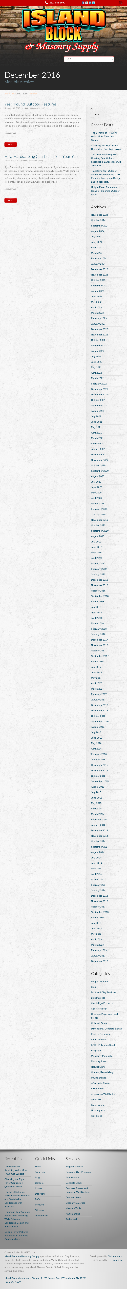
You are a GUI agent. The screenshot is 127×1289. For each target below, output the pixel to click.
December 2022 (99, 329)
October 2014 (98, 841)
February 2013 (99, 950)
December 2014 (99, 830)
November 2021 (99, 394)
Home (18, 93)
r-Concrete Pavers (100, 1083)
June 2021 (96, 421)
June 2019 (96, 547)
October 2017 (98, 650)
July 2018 (96, 607)
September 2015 (100, 781)
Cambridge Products (102, 1003)
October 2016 (98, 716)
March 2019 (97, 563)
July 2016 (96, 732)
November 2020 (99, 460)
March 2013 (97, 944)
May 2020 (96, 492)
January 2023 (98, 323)
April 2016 (96, 748)
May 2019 (96, 552)
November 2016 (99, 710)
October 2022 (98, 340)
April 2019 (96, 558)
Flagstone (96, 1050)
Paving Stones (98, 1077)
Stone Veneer (98, 1105)
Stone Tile (96, 1099)
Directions (40, 1193)
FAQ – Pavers (98, 1039)
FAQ (37, 1199)
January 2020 (98, 514)
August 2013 (97, 917)
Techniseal (71, 1219)
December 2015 (99, 765)
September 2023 (100, 285)
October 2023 (98, 280)
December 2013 (99, 895)
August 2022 (97, 351)
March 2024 (97, 253)
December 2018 (99, 579)
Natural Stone (98, 1066)
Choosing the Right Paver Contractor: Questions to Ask (14, 1183)
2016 (25, 93)
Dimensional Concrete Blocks (106, 1028)
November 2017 (99, 645)
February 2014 (99, 885)
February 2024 (99, 258)
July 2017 (96, 667)
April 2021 (96, 432)
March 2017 (97, 688)
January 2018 (98, 634)
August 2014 (97, 852)
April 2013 (96, 939)
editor (26, 108)
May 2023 (96, 302)
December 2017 (99, 639)
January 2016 (98, 759)
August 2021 (97, 411)
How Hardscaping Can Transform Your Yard (42, 156)
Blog (93, 987)
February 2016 (99, 754)
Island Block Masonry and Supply (21, 1278)
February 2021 (99, 443)
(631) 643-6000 (57, 2)
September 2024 (100, 225)
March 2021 (97, 438)
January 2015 (98, 825)
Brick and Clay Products (103, 992)
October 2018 (98, 590)
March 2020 (97, 503)
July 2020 (96, 481)
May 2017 (96, 678)
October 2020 (98, 465)
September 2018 (100, 596)
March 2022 (97, 378)
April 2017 (96, 683)
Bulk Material (98, 997)
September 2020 (100, 471)
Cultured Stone (99, 1023)
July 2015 (96, 792)
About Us (40, 1172)
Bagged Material (99, 981)
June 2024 (96, 242)
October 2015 (98, 776)
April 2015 (96, 808)
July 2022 (96, 356)
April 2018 (96, 618)
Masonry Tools (98, 1061)
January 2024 (98, 263)
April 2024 (96, 247)
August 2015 (97, 786)
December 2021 (99, 389)
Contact (39, 1188)
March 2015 (97, 814)
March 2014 (97, 879)
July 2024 (96, 236)
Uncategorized (10, 132)
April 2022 (96, 372)
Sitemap (39, 1210)
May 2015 (96, 803)
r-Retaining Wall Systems (104, 1094)
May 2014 (96, 868)
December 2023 (99, 269)
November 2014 (99, 836)
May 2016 (96, 743)
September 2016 (100, 721)
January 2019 (98, 574)
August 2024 (97, 231)
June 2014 (96, 863)
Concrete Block (99, 1008)
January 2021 (98, 449)
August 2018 (97, 601)
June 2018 (96, 612)
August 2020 (97, 476)
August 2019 (97, 536)
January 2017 (98, 699)
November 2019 (99, 520)
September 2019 (100, 530)
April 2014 (96, 874)
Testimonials (41, 1215)
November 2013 (99, 901)
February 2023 (99, 318)
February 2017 (99, 694)
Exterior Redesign (100, 1034)
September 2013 (100, 912)
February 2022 (99, 383)
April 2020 (96, 498)
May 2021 (96, 427)
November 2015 (99, 770)
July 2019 (96, 541)
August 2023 (97, 291)
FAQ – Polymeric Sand (103, 1045)
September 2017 (100, 656)
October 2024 (98, 220)
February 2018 (99, 628)
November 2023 (99, 274)
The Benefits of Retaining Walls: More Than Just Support (104, 136)
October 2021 (98, 400)
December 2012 (99, 961)
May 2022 (96, 367)
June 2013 (96, 928)
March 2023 (97, 313)
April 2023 (96, 307)
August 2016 (97, 727)
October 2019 (98, 525)
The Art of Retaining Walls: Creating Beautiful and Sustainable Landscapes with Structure (17, 1199)
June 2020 (96, 487)
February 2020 (99, 509)
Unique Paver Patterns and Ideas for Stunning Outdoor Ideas (105, 191)
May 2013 (96, 934)
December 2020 (99, 454)
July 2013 (96, 923)
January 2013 (98, 955)
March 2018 (97, 623)
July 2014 (96, 857)
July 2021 (96, 416)
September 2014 (100, 846)
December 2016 (99, 705)
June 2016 (96, 737)
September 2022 (100, 345)
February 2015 (99, 819)
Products (39, 1204)
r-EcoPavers (97, 1088)
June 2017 (96, 672)
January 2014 (98, 890)
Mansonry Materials (101, 1056)
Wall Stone (96, 1116)
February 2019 (99, 569)
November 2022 (99, 334)
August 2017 (97, 661)
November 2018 (99, 585)
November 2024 (99, 214)
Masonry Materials (75, 1203)
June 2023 (96, 296)
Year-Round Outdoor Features (30, 104)
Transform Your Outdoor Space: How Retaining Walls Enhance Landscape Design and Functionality (17, 1219)
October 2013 (98, 906)
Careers (39, 1183)
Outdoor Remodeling (102, 1072)
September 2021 (100, 405)
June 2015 (96, 797)
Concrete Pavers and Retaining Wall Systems (78, 1190)
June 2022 (96, 362)
